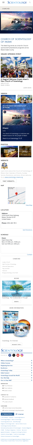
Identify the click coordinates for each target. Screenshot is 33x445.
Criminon (18, 430)
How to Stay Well (6, 380)
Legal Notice (25, 440)
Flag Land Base (5, 268)
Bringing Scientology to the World (10, 273)
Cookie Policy (11, 440)
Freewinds (4, 271)
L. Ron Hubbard (4, 417)
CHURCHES (16, 259)
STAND (2, 430)
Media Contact (8, 390)
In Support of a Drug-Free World (18, 432)
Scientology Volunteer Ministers (8, 425)
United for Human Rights (6, 434)
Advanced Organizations (8, 266)
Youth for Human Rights (19, 434)
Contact (29, 255)
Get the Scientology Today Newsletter (14, 410)
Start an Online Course (21, 423)
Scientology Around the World (10, 375)
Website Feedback (9, 399)
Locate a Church (6, 262)
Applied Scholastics (5, 432)
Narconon (24, 430)
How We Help (5, 378)
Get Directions (27, 230)
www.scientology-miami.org (14, 177)
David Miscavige (17, 421)
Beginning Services (6, 365)
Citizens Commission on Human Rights (10, 436)
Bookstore (4, 368)
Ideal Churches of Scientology (9, 264)
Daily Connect (5, 373)
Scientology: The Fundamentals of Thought (15, 298)
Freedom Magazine (26, 428)
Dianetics (11, 417)
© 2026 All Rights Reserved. (16, 439)
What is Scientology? (7, 360)
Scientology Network (19, 417)
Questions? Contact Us (10, 397)
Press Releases (8, 385)
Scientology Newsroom (6, 421)
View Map (29, 205)
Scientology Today (6, 370)
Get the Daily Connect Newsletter (13, 408)
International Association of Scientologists (11, 428)
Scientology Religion (6, 419)
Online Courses (5, 363)
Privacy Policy (4, 440)
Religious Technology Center (8, 423)
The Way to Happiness (10, 430)
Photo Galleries (8, 388)
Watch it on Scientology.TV (12, 138)
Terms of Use (18, 440)
